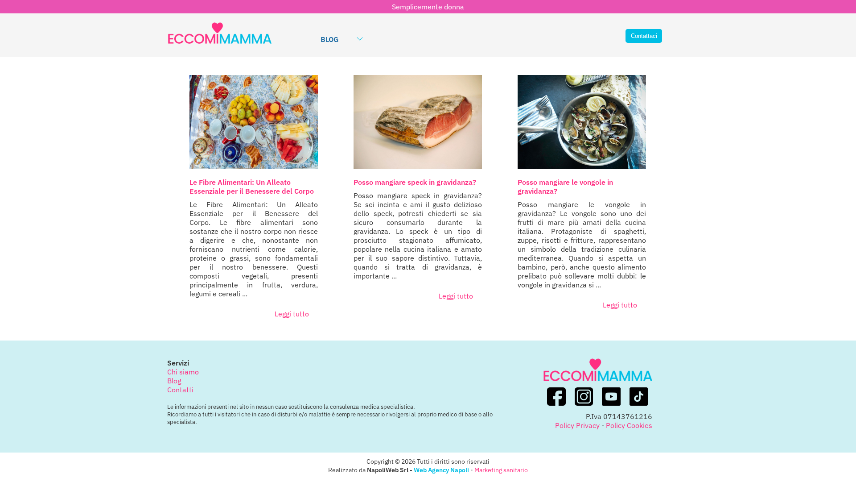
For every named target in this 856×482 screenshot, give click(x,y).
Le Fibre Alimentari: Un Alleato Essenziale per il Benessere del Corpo (251, 186)
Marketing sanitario (501, 469)
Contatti (180, 389)
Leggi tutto (292, 313)
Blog (329, 39)
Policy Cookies (629, 425)
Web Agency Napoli (441, 469)
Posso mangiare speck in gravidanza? (415, 182)
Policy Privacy (577, 425)
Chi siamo (183, 371)
